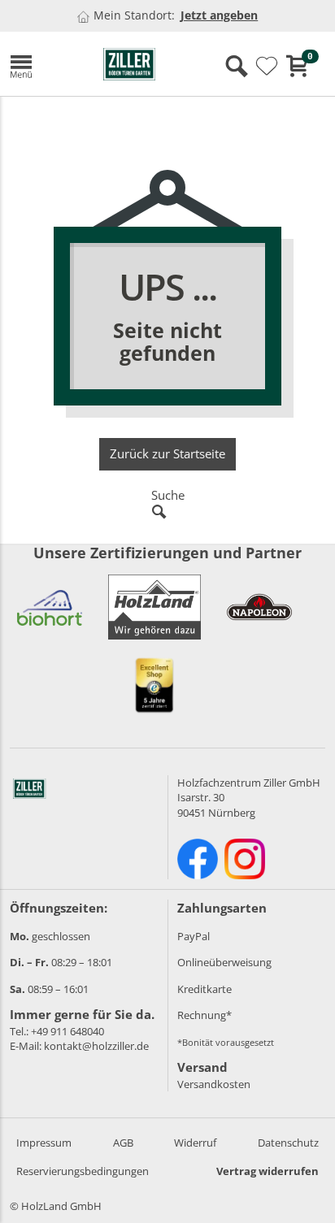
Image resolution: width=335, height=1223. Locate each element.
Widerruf (195, 1142)
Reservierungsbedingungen (82, 1171)
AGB (123, 1142)
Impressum (44, 1142)
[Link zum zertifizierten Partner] (49, 607)
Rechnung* (204, 1015)
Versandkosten (213, 1084)
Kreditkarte (204, 989)
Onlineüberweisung (224, 962)
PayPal (193, 936)
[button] (44, 64)
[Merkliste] (266, 66)
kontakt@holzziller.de (96, 1046)
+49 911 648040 (67, 1031)
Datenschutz (288, 1142)
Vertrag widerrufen (267, 1171)
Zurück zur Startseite (167, 453)
